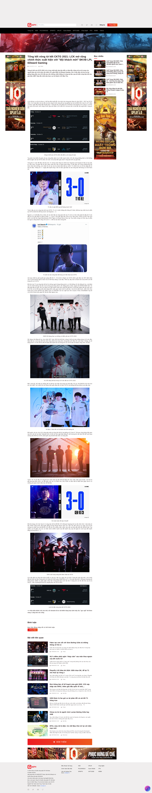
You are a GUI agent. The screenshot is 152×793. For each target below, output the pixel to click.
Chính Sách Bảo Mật (66, 768)
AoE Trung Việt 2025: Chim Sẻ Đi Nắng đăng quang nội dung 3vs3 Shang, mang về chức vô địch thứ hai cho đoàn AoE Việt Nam (114, 72)
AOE (36, 30)
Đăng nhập (112, 25)
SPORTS (52, 30)
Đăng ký (102, 25)
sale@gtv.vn (67, 772)
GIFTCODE (76, 30)
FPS (91, 30)
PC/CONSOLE (44, 30)
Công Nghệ (84, 30)
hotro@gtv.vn (43, 785)
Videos (102, 30)
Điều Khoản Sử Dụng (66, 765)
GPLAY (59, 30)
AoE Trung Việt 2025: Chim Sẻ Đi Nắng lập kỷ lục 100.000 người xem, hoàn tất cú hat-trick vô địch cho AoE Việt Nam (115, 62)
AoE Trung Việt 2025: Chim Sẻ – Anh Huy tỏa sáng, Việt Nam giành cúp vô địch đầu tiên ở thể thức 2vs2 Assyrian (115, 81)
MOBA (96, 30)
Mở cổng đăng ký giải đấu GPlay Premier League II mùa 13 (115, 90)
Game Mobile (67, 30)
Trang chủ (30, 30)
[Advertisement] (76, 11)
